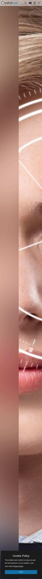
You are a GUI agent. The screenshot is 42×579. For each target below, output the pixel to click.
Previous (3, 289)
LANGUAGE (34, 2)
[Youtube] (30, 2)
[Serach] (25, 2)
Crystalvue (9, 3)
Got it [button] (21, 572)
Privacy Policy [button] (18, 566)
